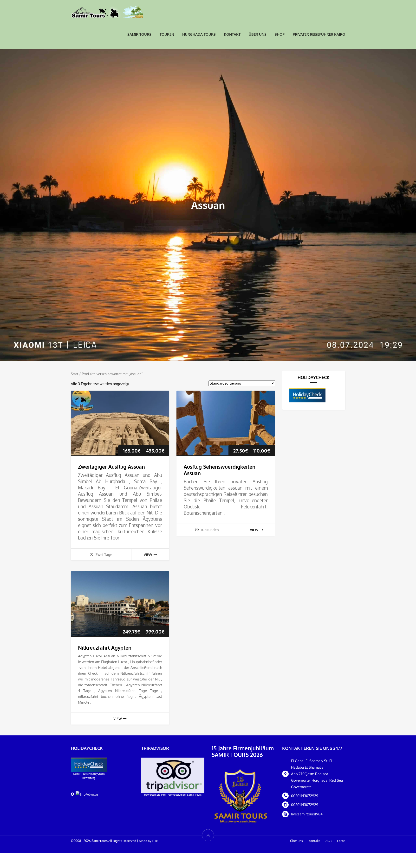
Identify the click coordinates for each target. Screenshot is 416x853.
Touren (167, 34)
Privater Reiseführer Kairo (319, 34)
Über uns (257, 34)
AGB (328, 841)
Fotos (341, 841)
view (148, 555)
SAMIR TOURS (139, 34)
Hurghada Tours (199, 34)
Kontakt (232, 34)
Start (74, 374)
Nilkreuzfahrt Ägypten (104, 647)
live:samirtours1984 (307, 814)
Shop (280, 34)
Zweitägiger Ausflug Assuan (111, 466)
